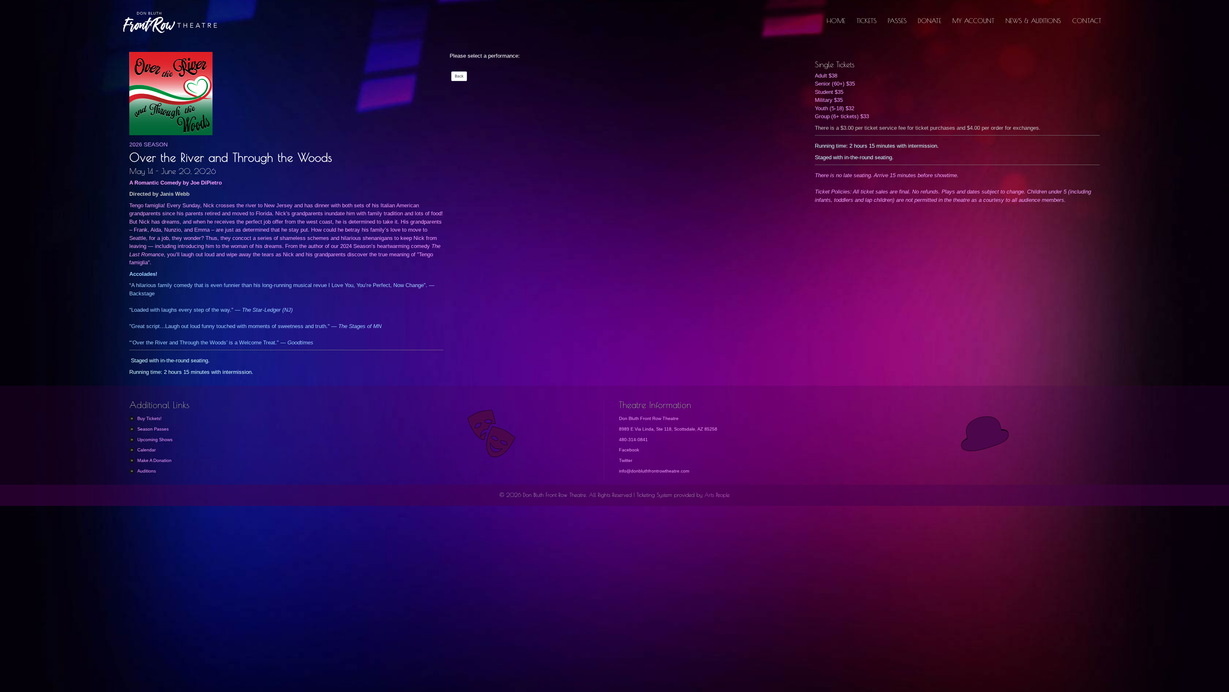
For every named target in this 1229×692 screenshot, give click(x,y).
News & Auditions (1033, 20)
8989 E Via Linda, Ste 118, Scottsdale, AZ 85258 (668, 429)
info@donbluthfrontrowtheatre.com (654, 471)
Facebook (629, 449)
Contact (1086, 20)
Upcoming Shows (155, 439)
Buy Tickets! (149, 418)
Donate (929, 20)
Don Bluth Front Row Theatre (649, 418)
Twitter (625, 460)
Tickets (866, 20)
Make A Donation (154, 460)
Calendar (146, 449)
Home (836, 20)
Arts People (717, 495)
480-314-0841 (633, 439)
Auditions (146, 471)
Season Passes (153, 429)
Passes (897, 20)
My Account (973, 20)
